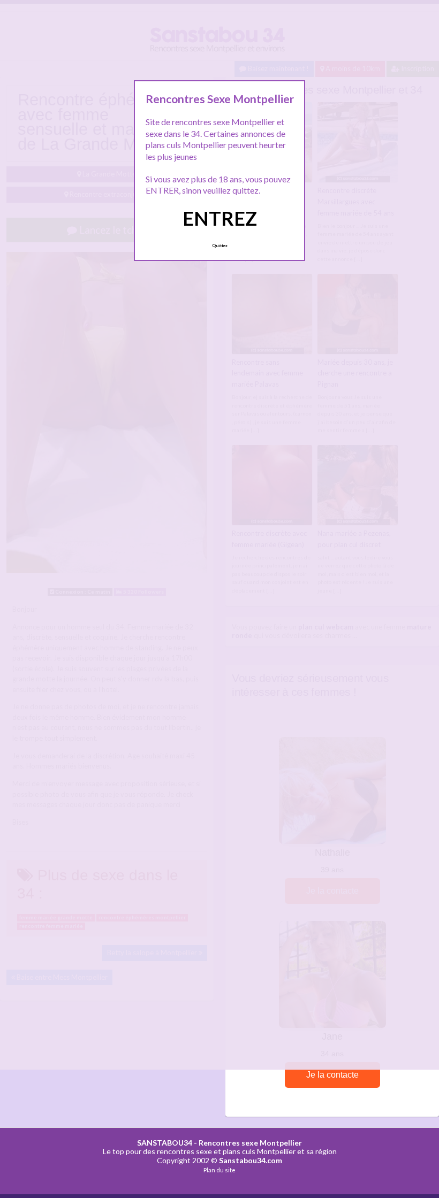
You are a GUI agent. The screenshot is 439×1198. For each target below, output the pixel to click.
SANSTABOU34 (164, 1142)
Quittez (220, 245)
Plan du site (219, 1169)
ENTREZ (220, 218)
